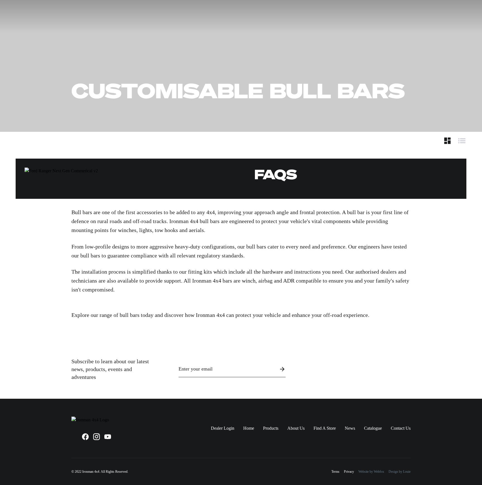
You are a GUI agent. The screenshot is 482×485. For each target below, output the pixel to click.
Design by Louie (400, 472)
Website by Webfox (371, 472)
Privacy (349, 472)
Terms (335, 472)
